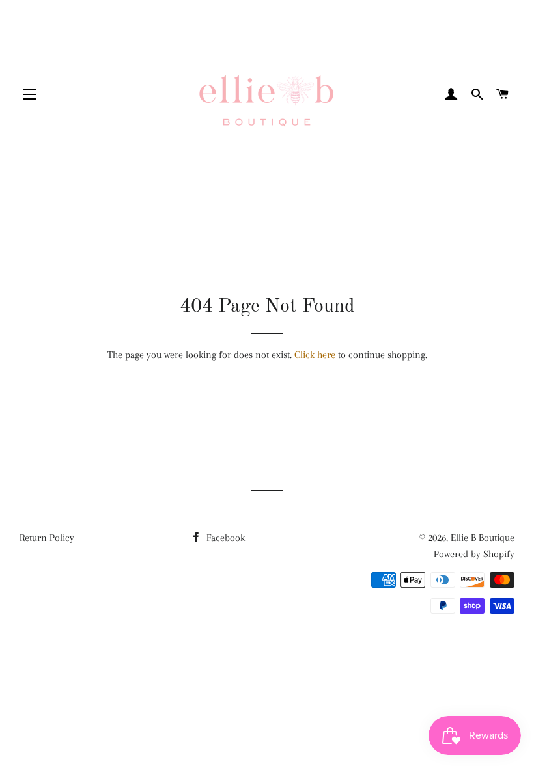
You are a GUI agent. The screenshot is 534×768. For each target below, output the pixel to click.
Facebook (224, 537)
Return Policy (47, 537)
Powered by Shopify (474, 554)
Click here (314, 355)
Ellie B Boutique (482, 537)
